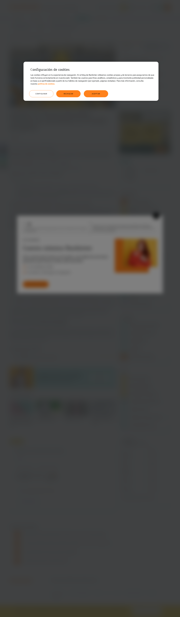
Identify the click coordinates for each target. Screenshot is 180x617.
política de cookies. (46, 84)
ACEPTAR (96, 94)
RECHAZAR (68, 94)
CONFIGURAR (41, 94)
